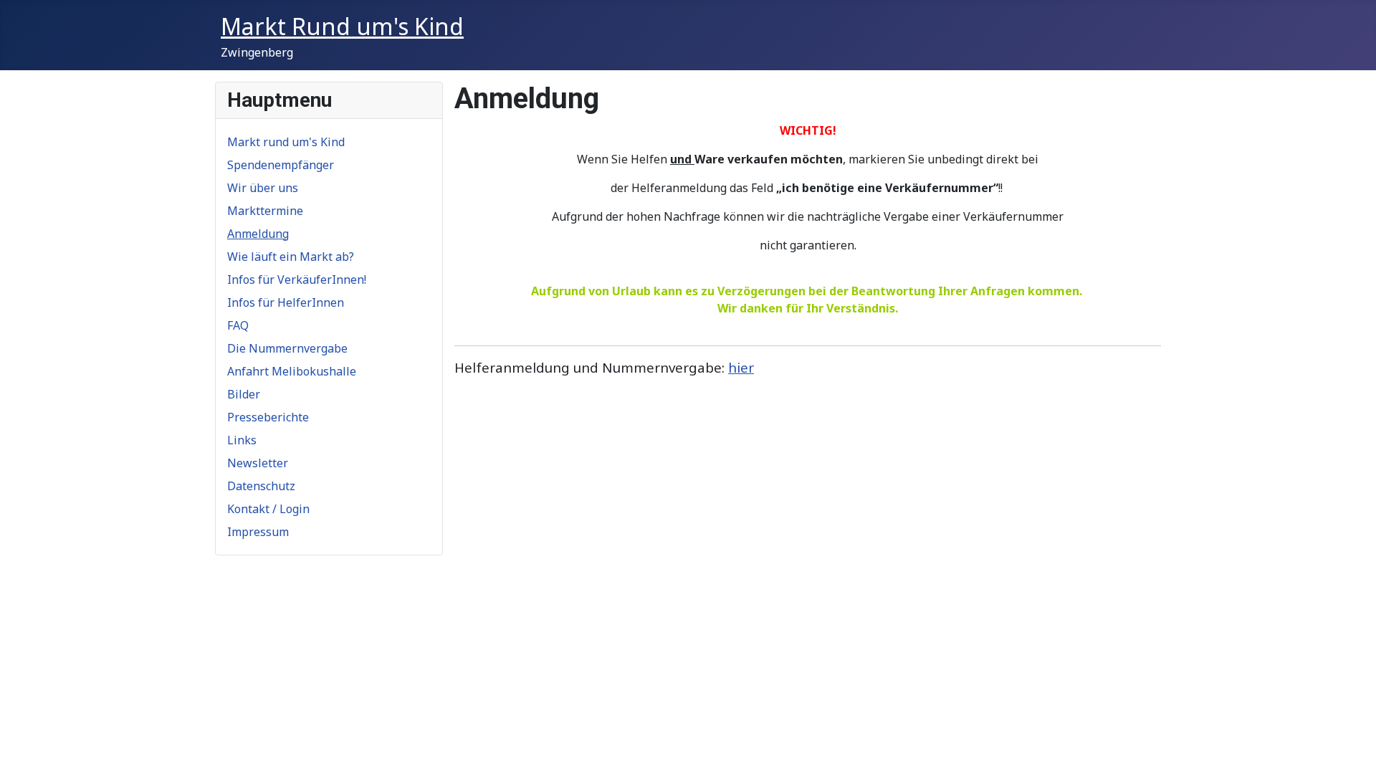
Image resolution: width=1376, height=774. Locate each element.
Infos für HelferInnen (285, 302)
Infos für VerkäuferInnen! (296, 279)
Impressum (258, 532)
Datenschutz (261, 486)
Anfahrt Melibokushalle (291, 371)
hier (741, 367)
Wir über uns (262, 188)
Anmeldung (258, 234)
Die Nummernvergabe (287, 348)
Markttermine (265, 211)
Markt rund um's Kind (286, 142)
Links (242, 440)
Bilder (243, 394)
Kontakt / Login (268, 509)
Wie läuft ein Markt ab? (290, 256)
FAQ (238, 325)
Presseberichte (268, 417)
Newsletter (257, 463)
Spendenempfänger (280, 165)
